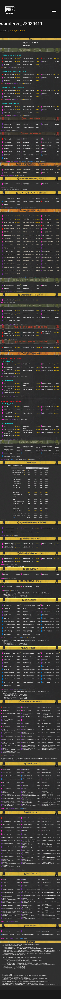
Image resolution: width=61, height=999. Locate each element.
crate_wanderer (17, 30)
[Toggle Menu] (54, 10)
